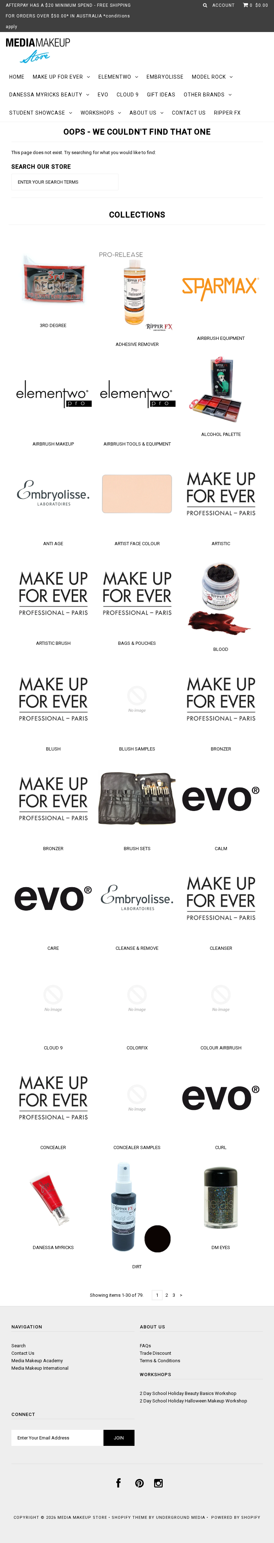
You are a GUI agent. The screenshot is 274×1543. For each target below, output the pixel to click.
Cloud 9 (128, 95)
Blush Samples (137, 749)
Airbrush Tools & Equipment (137, 444)
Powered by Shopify (235, 1517)
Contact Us (189, 113)
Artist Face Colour (137, 543)
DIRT (137, 1266)
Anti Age (53, 543)
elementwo (114, 77)
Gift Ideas (161, 95)
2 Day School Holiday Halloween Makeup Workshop (193, 1401)
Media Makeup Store (82, 1517)
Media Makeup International (39, 1368)
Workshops (97, 113)
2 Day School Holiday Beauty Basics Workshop (188, 1393)
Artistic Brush (53, 643)
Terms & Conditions (160, 1360)
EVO (103, 95)
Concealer (53, 1147)
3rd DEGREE (53, 325)
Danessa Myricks (53, 1247)
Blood (220, 649)
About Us (143, 113)
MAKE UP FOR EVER (58, 77)
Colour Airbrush (221, 1047)
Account (223, 5)
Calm (221, 848)
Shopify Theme (129, 1517)
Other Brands (204, 95)
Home (17, 77)
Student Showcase (37, 113)
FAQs (145, 1345)
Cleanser (221, 948)
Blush (53, 749)
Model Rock (209, 77)
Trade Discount (155, 1353)
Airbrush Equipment (221, 338)
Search (18, 1345)
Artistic (221, 543)
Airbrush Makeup (53, 444)
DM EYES (221, 1247)
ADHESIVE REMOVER (137, 344)
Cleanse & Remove (137, 948)
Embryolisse (165, 77)
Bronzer (221, 749)
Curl (221, 1147)
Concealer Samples (137, 1147)
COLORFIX (137, 1047)
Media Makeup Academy (37, 1360)
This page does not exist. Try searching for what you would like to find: (83, 152)
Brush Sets (137, 848)
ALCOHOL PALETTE (221, 434)
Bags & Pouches (137, 643)
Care (53, 948)
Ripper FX (227, 113)
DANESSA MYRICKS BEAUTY (45, 95)
